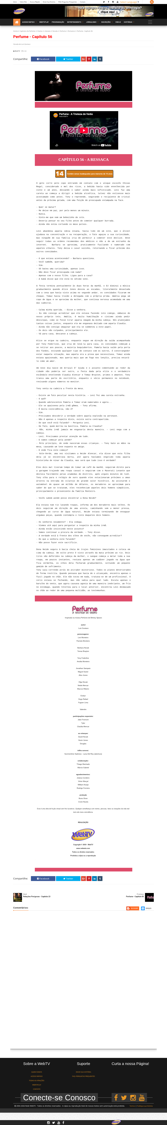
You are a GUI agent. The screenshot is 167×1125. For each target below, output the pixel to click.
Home (15, 31)
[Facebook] (116, 1097)
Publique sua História (145, 1106)
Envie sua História (49, 2)
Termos (132, 1106)
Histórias (128, 22)
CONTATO (36, 1089)
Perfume (63, 31)
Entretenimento (74, 22)
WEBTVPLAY (36, 1085)
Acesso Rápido (35, 2)
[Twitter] (124, 1097)
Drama (39, 31)
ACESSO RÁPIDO (37, 1076)
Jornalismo (91, 22)
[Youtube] (142, 1097)
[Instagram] (133, 1097)
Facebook (44, 59)
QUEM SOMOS (36, 1072)
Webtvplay (44, 22)
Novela (55, 31)
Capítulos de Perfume (27, 31)
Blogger (134, 908)
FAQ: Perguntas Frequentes (67, 2)
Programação (58, 22)
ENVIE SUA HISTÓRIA (83, 1072)
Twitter (69, 59)
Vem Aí (118, 22)
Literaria (47, 31)
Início (15, 2)
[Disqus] (83, 947)
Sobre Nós (23, 2)
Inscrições (106, 22)
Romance (71, 31)
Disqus (148, 908)
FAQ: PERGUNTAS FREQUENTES (83, 1076)
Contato (82, 2)
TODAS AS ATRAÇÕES (36, 1080)
